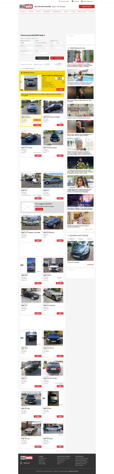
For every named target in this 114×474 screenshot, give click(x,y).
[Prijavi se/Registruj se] (94, 1)
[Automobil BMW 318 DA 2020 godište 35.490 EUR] (53, 272)
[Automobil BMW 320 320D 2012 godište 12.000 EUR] (31, 405)
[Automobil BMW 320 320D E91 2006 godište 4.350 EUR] (53, 229)
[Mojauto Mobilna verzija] (21, 463)
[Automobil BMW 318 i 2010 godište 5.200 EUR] (31, 302)
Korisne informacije (79, 465)
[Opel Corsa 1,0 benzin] (80, 260)
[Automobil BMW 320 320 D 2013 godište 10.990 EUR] (31, 114)
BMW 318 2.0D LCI (48, 348)
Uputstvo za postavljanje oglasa (81, 458)
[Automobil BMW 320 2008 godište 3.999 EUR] (31, 187)
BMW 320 (24, 190)
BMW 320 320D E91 (48, 232)
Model (36, 40)
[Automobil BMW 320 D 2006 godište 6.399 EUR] (31, 272)
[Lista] (62, 64)
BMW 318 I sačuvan (26, 147)
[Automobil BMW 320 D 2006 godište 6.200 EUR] (31, 345)
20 (44, 64)
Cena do (23, 45)
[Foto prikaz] (59, 64)
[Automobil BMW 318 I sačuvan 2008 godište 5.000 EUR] (31, 144)
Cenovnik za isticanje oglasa (81, 460)
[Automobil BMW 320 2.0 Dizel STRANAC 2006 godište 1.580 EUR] (53, 114)
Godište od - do (54, 40)
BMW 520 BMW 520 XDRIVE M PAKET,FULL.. (54, 75)
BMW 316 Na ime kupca (50, 147)
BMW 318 (46, 190)
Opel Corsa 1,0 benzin (73, 262)
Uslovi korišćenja (42, 463)
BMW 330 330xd (48, 438)
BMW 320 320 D (25, 117)
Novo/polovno (24, 50)
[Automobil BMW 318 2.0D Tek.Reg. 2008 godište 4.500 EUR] (53, 375)
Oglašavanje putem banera (80, 463)
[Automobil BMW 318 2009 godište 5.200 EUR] (31, 375)
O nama (41, 456)
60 (48, 64)
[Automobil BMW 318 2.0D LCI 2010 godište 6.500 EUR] (53, 345)
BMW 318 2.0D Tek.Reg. (50, 378)
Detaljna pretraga (42, 58)
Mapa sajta (56, 471)
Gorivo (52, 45)
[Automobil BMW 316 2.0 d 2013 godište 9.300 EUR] (31, 435)
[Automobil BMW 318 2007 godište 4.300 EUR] (53, 187)
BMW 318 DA (47, 275)
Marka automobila (25, 40)
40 (46, 64)
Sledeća (63, 69)
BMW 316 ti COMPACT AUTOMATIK (31, 232)
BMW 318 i (24, 305)
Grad (36, 50)
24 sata (80, 239)
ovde (47, 94)
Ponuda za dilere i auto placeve (81, 462)
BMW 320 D (24, 275)
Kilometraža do (39, 45)
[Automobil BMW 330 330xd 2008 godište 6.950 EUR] (53, 435)
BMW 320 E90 (47, 408)
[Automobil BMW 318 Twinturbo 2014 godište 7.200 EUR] (53, 302)
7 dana (89, 239)
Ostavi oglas (39, 209)
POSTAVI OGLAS (86, 6)
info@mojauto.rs (60, 462)
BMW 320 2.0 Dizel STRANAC (51, 117)
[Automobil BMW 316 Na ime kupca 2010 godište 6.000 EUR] (53, 144)
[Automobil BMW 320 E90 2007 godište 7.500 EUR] (53, 405)
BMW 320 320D (25, 408)
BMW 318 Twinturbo (49, 305)
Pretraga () (58, 58)
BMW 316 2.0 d (25, 438)
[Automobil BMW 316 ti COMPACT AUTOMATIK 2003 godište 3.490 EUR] (31, 229)
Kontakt (58, 463)
